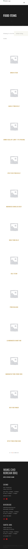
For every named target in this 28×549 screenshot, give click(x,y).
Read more (14, 77)
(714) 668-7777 (7, 536)
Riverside (7, 504)
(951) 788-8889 (7, 516)
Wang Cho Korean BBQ (10, 471)
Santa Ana (7, 524)
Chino (5, 484)
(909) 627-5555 (7, 495)
